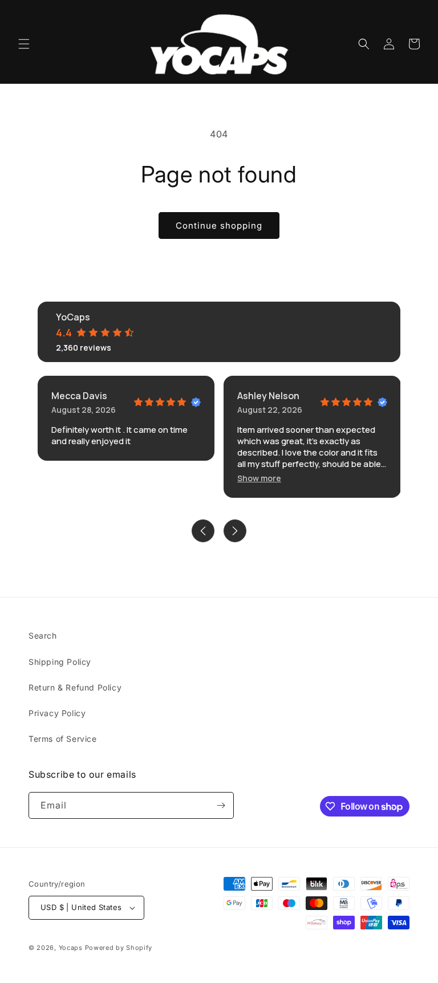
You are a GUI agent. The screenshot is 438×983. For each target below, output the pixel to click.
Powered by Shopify (119, 948)
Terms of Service (63, 739)
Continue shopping (219, 225)
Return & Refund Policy (75, 687)
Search (43, 635)
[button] (23, 43)
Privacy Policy (57, 713)
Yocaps (71, 948)
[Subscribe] (220, 805)
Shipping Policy (60, 662)
